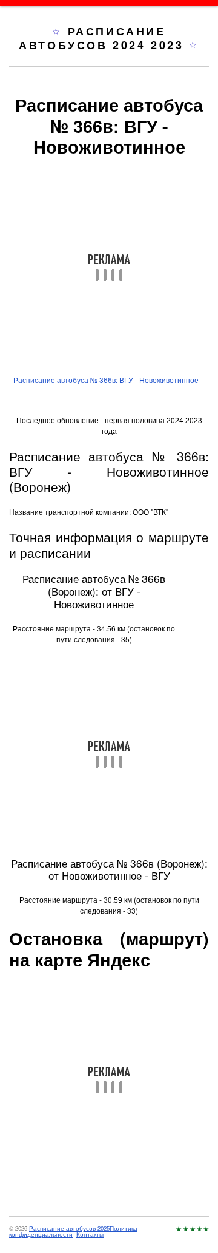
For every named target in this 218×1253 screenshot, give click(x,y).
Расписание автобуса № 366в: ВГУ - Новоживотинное (106, 380)
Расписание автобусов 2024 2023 (104, 38)
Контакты (90, 1234)
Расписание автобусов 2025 (69, 1228)
